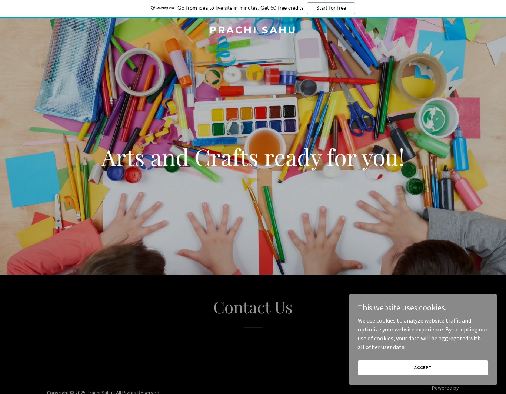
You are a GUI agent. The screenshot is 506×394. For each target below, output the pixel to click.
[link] (252, 31)
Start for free (331, 8)
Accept (423, 367)
